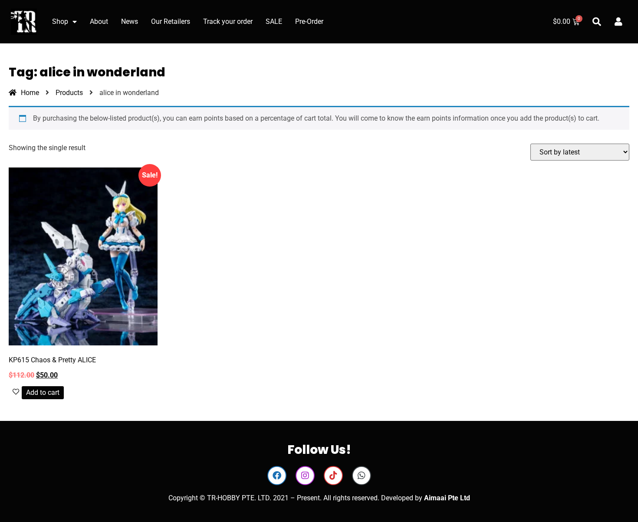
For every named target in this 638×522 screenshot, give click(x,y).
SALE (274, 21)
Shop (60, 21)
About (99, 21)
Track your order (228, 21)
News (129, 21)
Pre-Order (309, 21)
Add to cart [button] (42, 392)
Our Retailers (170, 21)
